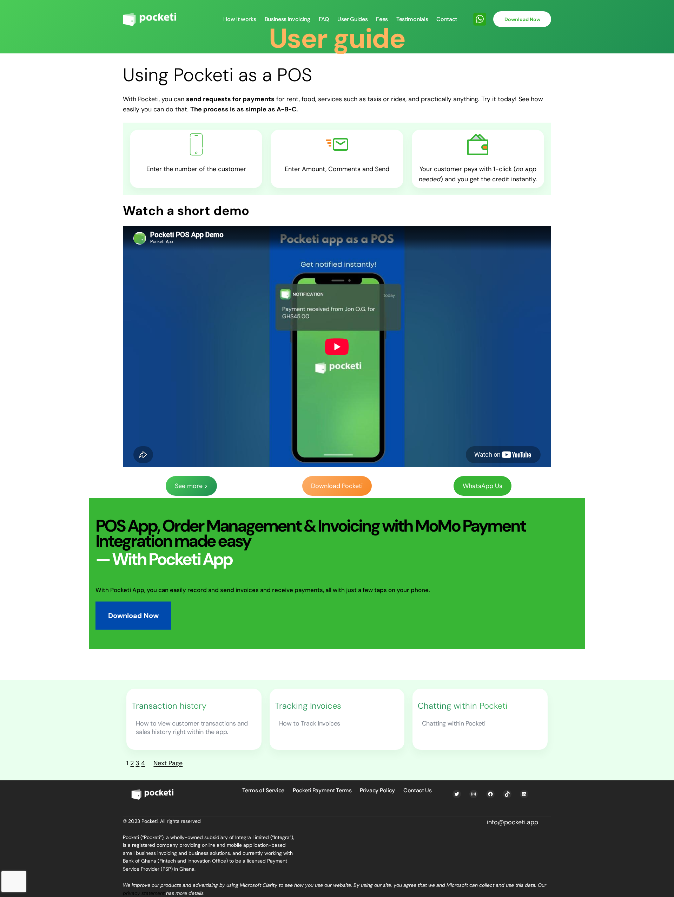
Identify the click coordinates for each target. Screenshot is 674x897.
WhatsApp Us (482, 486)
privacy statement (144, 893)
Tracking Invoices (308, 706)
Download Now (522, 19)
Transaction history (169, 706)
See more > (191, 486)
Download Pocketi (337, 486)
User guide (337, 38)
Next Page (168, 763)
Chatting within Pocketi (463, 706)
